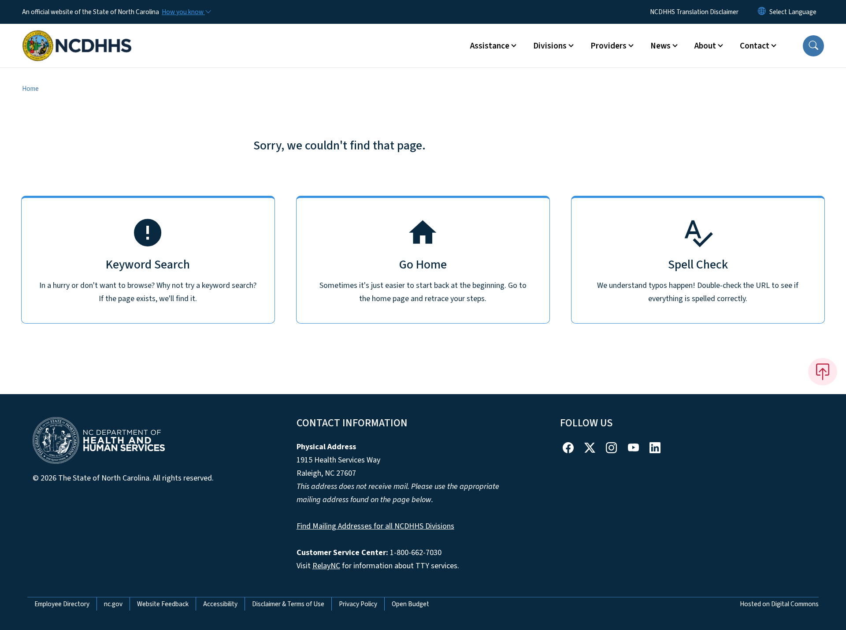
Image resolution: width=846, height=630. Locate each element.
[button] (813, 45)
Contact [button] (754, 46)
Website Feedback (163, 604)
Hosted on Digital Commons (779, 604)
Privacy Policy (358, 604)
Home (30, 88)
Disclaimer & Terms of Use (288, 604)
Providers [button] (608, 46)
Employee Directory (61, 604)
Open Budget (410, 604)
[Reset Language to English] (762, 12)
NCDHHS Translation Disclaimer (694, 12)
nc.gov (113, 604)
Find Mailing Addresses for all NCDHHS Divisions (375, 526)
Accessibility (220, 604)
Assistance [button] (489, 46)
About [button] (705, 46)
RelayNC (326, 565)
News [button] (660, 46)
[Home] (77, 35)
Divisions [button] (550, 46)
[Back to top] (822, 371)
